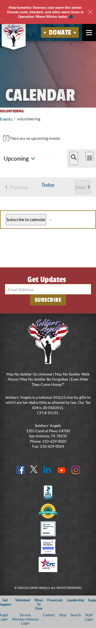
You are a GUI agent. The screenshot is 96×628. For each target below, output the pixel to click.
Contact (49, 615)
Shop (62, 615)
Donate (60, 32)
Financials (55, 600)
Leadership (75, 600)
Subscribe (48, 299)
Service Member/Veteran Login (25, 619)
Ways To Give (38, 604)
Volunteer (22, 600)
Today (48, 184)
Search (75, 615)
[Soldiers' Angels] (13, 36)
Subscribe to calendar (26, 219)
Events (6, 118)
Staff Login (89, 617)
